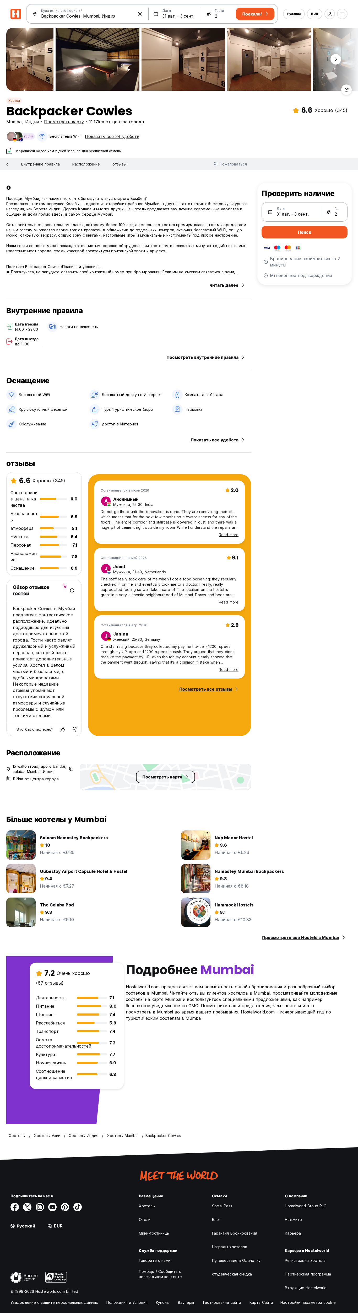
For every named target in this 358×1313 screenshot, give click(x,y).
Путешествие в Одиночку (236, 1260)
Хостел (14, 101)
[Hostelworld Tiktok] (77, 1207)
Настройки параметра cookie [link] (308, 1302)
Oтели (145, 1219)
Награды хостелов (229, 1247)
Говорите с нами (155, 1260)
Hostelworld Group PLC (305, 1206)
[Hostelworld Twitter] (27, 1207)
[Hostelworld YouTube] (52, 1207)
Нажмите (293, 1219)
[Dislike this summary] (75, 729)
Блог (216, 1219)
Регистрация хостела (305, 1260)
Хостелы (147, 1206)
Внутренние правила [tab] (40, 164)
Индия (32, 121)
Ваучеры (186, 1302)
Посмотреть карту (64, 121)
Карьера (293, 1233)
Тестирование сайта (221, 1302)
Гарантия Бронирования (234, 1233)
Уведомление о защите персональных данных (54, 1302)
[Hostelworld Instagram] (40, 1207)
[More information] (72, 590)
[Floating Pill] (335, 59)
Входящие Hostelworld (306, 1287)
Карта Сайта (261, 1302)
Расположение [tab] (86, 164)
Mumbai (14, 121)
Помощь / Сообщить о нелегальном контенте (160, 1274)
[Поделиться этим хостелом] (346, 89)
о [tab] (7, 164)
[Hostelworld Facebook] (14, 1207)
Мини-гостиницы (154, 1233)
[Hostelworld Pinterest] (65, 1207)
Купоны (163, 1302)
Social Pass (222, 1206)
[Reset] (140, 14)
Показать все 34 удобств (112, 136)
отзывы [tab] (119, 164)
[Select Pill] (329, 14)
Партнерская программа (308, 1274)
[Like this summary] (62, 729)
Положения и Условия (127, 1302)
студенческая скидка (232, 1274)
